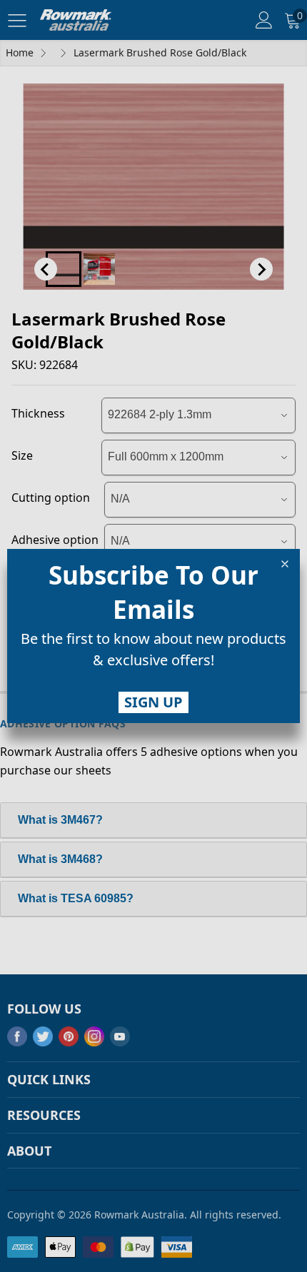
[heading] (153, 592)
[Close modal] (284, 563)
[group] (153, 652)
